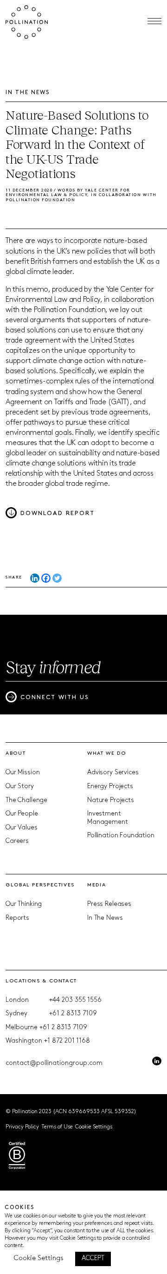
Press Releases (109, 904)
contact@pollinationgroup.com (54, 1063)
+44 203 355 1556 (75, 1000)
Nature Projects (110, 800)
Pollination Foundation (120, 835)
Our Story (20, 786)
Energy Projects (110, 786)
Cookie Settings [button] (93, 1127)
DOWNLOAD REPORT (57, 513)
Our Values (22, 827)
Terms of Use (57, 1127)
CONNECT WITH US (54, 697)
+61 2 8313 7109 (73, 1013)
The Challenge (26, 800)
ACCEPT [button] (93, 1258)
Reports (17, 918)
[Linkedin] (34, 578)
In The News (104, 918)
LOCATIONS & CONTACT (41, 981)
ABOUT (16, 753)
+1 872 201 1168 (67, 1041)
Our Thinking (24, 904)
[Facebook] (46, 578)
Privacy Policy (22, 1127)
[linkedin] (156, 1061)
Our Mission (22, 772)
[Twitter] (57, 578)
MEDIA (96, 885)
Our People (22, 813)
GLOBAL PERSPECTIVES (40, 885)
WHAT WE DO (106, 753)
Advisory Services (112, 772)
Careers (17, 841)
